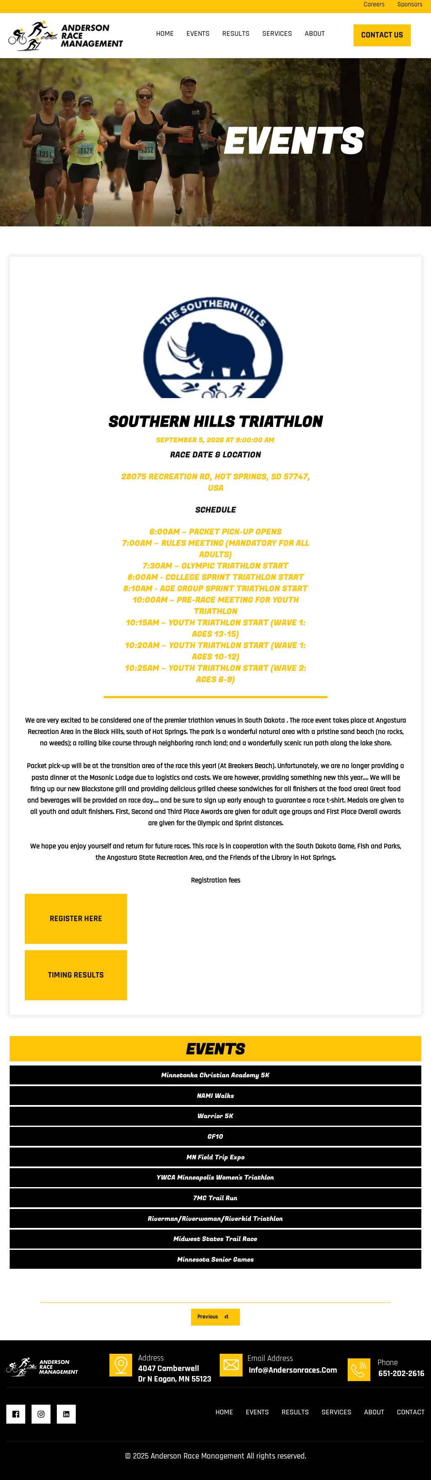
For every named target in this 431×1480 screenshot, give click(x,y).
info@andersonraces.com (293, 1370)
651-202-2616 (401, 1373)
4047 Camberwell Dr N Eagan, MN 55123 (174, 1373)
